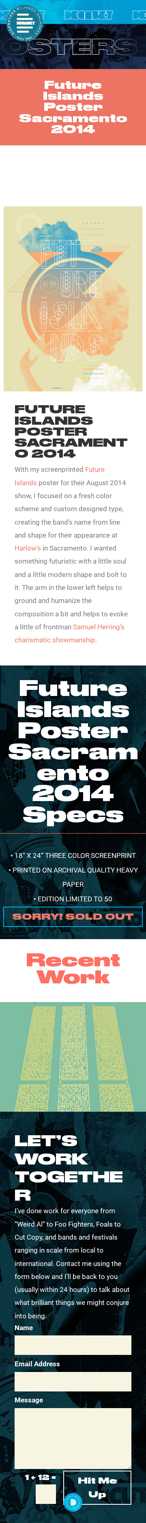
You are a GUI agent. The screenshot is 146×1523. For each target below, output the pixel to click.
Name (24, 1328)
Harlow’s (28, 548)
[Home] (73, 1502)
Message (29, 1400)
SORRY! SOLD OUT (73, 917)
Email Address (37, 1364)
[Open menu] (24, 23)
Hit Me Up (97, 1487)
